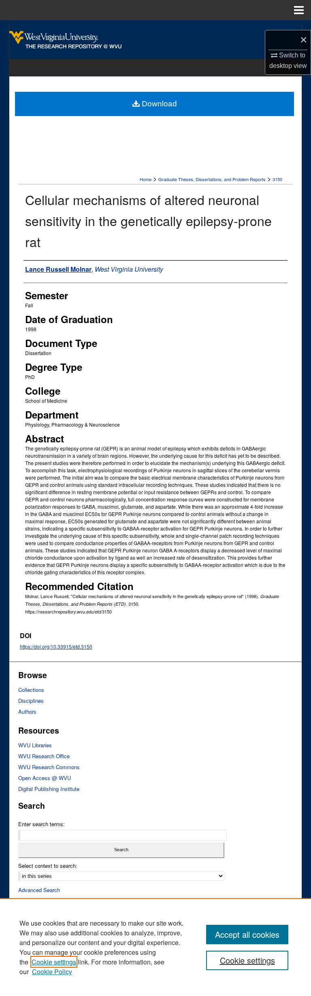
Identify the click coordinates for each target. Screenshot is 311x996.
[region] (155, 947)
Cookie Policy (52, 971)
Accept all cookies (247, 934)
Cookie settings (54, 961)
